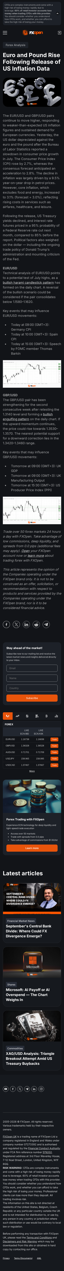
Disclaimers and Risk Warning (20, 1241)
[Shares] (17, 716)
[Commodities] (37, 716)
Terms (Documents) (23, 1258)
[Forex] (8, 716)
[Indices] (56, 716)
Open (25, 551)
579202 (47, 1152)
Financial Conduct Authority (44, 1148)
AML (39, 1258)
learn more (36, 555)
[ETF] (27, 716)
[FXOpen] (32, 33)
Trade (54, 739)
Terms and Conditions (39, 1237)
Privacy (6, 1258)
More (32, 771)
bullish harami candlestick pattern (28, 282)
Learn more (32, 848)
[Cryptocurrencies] (47, 716)
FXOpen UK (10, 1136)
